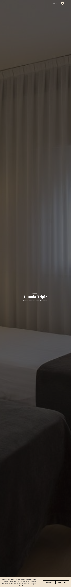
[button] (62, 3)
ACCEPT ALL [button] (62, 582)
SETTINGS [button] (49, 582)
